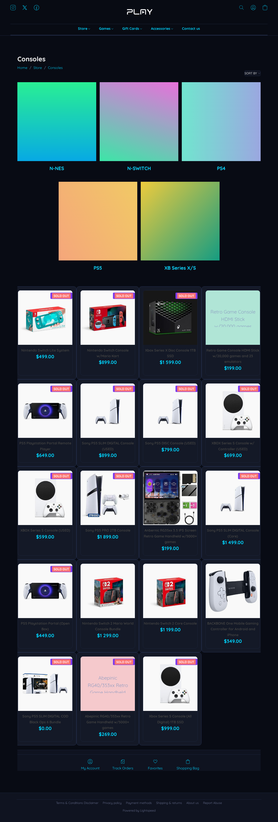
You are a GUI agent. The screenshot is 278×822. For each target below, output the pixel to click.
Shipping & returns (169, 803)
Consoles (55, 67)
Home (22, 67)
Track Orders (122, 768)
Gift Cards (131, 28)
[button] (139, 12)
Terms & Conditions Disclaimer (77, 803)
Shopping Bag (188, 768)
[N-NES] (56, 121)
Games (105, 28)
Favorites (155, 768)
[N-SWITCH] (139, 121)
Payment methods (139, 803)
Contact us (191, 28)
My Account (90, 768)
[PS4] (221, 121)
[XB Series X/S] (180, 221)
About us (192, 803)
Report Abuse (212, 803)
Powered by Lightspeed (139, 810)
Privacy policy (112, 803)
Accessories (161, 28)
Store (83, 28)
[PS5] (98, 221)
